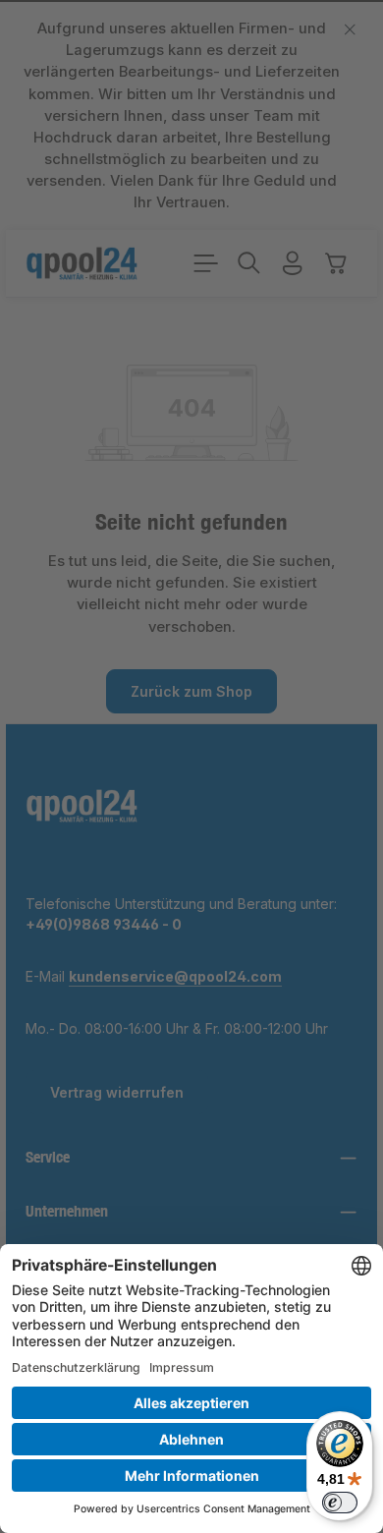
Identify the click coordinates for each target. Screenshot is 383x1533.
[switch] (339, 1502)
